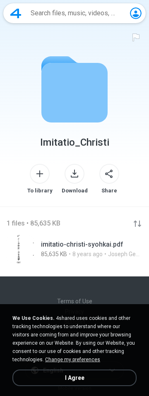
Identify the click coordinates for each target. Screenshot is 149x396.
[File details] (74, 249)
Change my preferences (72, 359)
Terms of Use (74, 301)
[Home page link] (15, 13)
